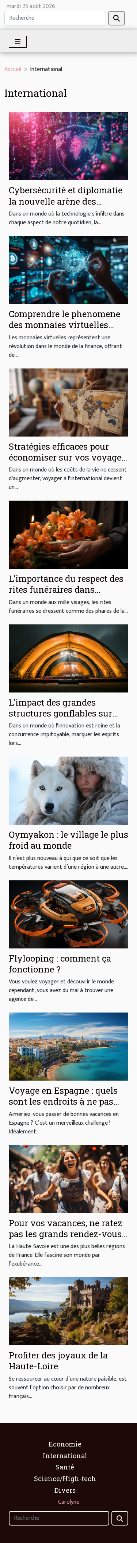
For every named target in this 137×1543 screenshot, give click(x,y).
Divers (65, 1490)
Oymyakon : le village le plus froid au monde (68, 840)
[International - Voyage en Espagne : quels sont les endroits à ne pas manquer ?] (68, 1046)
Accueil (12, 69)
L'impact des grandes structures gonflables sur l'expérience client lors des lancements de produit (63, 718)
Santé (65, 1467)
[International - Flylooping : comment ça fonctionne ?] (68, 914)
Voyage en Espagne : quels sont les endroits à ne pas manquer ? (63, 1101)
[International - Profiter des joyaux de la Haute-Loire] (68, 1311)
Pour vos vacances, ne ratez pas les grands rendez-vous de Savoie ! (65, 1234)
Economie (65, 1444)
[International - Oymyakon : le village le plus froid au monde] (68, 790)
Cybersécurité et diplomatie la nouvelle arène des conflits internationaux (65, 201)
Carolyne (68, 1502)
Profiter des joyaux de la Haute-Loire (58, 1360)
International (65, 1455)
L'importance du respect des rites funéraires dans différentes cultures (66, 590)
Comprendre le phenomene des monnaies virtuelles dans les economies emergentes (64, 330)
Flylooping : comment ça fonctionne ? (60, 963)
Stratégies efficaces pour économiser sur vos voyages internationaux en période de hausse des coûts (67, 463)
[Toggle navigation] (18, 42)
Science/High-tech (65, 1478)
